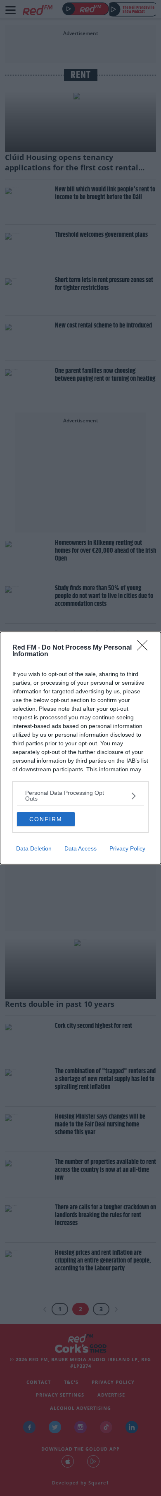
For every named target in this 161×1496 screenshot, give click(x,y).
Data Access (80, 848)
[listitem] (80, 795)
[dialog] (80, 748)
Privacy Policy (127, 848)
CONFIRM (45, 819)
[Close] (145, 648)
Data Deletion (34, 848)
